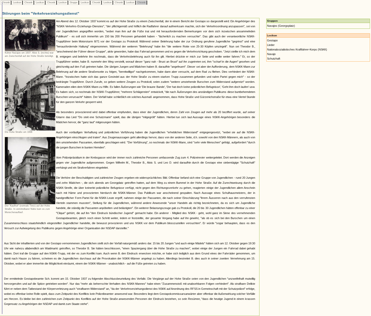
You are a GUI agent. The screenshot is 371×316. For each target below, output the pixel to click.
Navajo (271, 54)
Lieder (271, 44)
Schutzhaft (273, 58)
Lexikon (17, 2)
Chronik (6, 2)
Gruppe (73, 2)
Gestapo (272, 40)
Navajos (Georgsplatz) (281, 25)
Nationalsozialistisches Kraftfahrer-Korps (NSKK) (297, 49)
